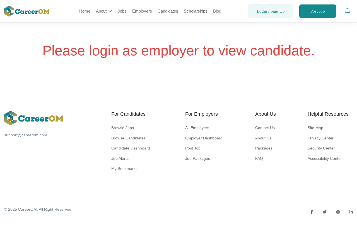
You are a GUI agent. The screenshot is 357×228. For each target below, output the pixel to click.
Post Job (317, 11)
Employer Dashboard (204, 138)
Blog (217, 11)
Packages (263, 148)
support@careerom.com (25, 135)
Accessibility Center (325, 158)
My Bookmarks (124, 168)
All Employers (197, 127)
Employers (142, 11)
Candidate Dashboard (130, 148)
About (102, 11)
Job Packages (197, 158)
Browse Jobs (122, 127)
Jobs (122, 11)
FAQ (259, 158)
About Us (263, 138)
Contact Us (265, 127)
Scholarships (196, 11)
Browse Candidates (128, 138)
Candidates (168, 11)
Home (84, 11)
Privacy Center (321, 138)
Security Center (321, 148)
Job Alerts (120, 158)
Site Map (315, 127)
